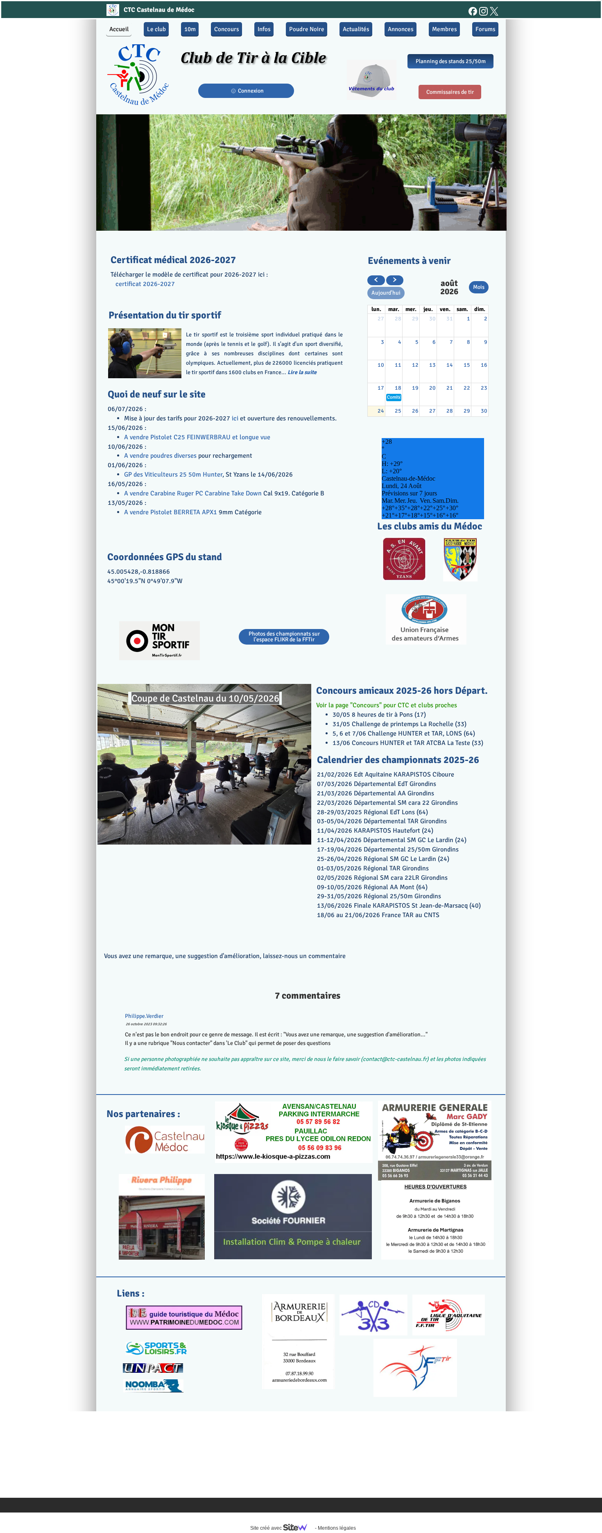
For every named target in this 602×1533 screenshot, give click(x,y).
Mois (478, 287)
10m (190, 29)
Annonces (401, 29)
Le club (156, 29)
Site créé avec (266, 1528)
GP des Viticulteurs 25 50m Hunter (173, 474)
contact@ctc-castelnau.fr (395, 1059)
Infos (264, 29)
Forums (485, 29)
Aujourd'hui (386, 292)
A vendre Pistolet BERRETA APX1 (170, 512)
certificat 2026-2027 (145, 284)
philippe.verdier (144, 1016)
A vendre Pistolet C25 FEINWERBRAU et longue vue (197, 437)
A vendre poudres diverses (160, 456)
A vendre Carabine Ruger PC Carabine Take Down (193, 493)
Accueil (119, 29)
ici (234, 418)
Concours (226, 29)
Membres (444, 29)
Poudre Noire (306, 29)
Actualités (356, 29)
